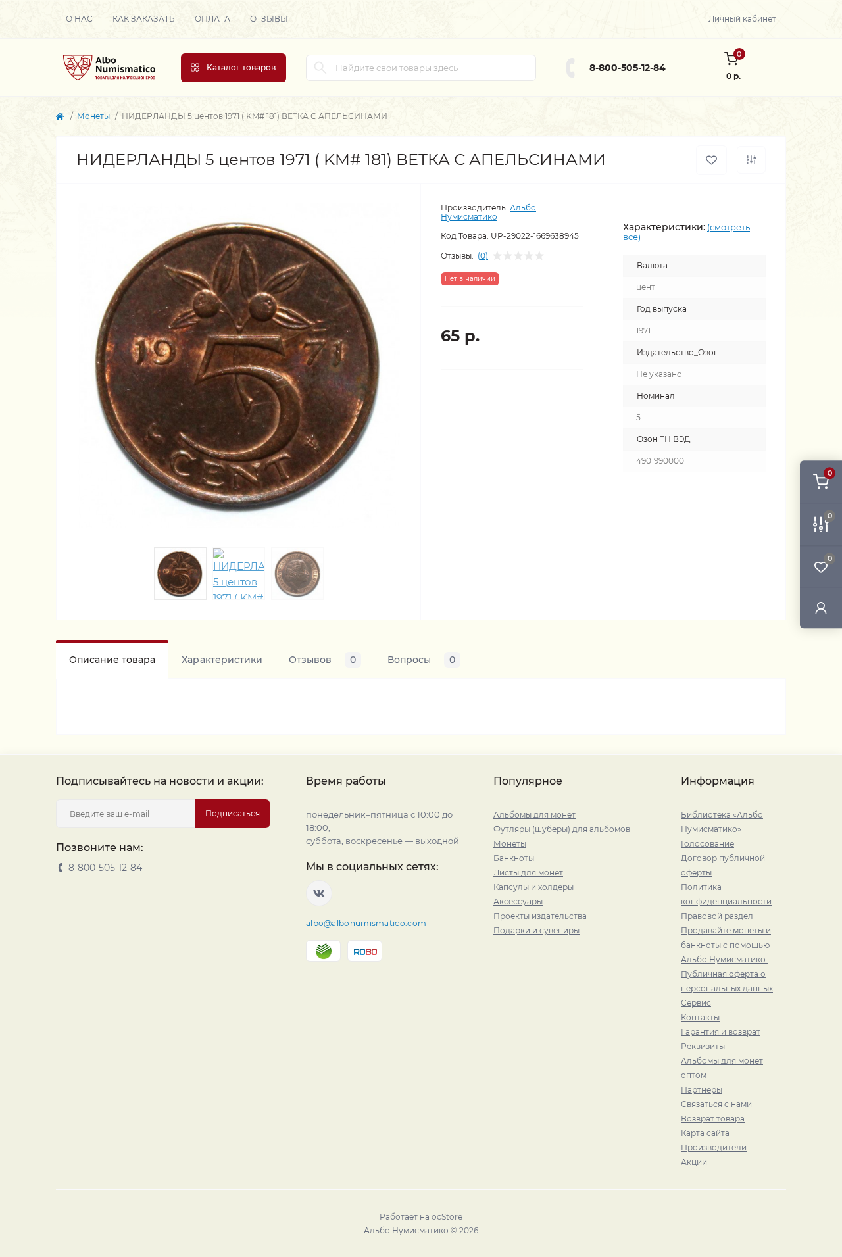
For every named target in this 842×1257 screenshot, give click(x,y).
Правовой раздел (717, 916)
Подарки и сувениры (536, 930)
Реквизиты (703, 1046)
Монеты (93, 116)
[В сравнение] (751, 160)
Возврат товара (713, 1118)
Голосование (707, 844)
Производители (714, 1147)
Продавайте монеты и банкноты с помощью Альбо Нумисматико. (726, 944)
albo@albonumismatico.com (366, 923)
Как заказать (143, 19)
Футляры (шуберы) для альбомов (561, 829)
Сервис (696, 1003)
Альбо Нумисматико (488, 212)
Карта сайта (705, 1133)
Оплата (212, 19)
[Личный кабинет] (821, 607)
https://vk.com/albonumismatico (319, 893)
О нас (79, 19)
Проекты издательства (540, 916)
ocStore (447, 1216)
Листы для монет (528, 872)
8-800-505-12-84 (627, 68)
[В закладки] (711, 160)
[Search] (320, 68)
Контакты (700, 1017)
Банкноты (513, 858)
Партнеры (701, 1090)
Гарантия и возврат (720, 1032)
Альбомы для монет (534, 815)
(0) (483, 255)
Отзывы (269, 19)
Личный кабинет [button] (742, 19)
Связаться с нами (716, 1104)
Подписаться (232, 813)
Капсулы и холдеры (533, 887)
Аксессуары (518, 901)
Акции (694, 1162)
